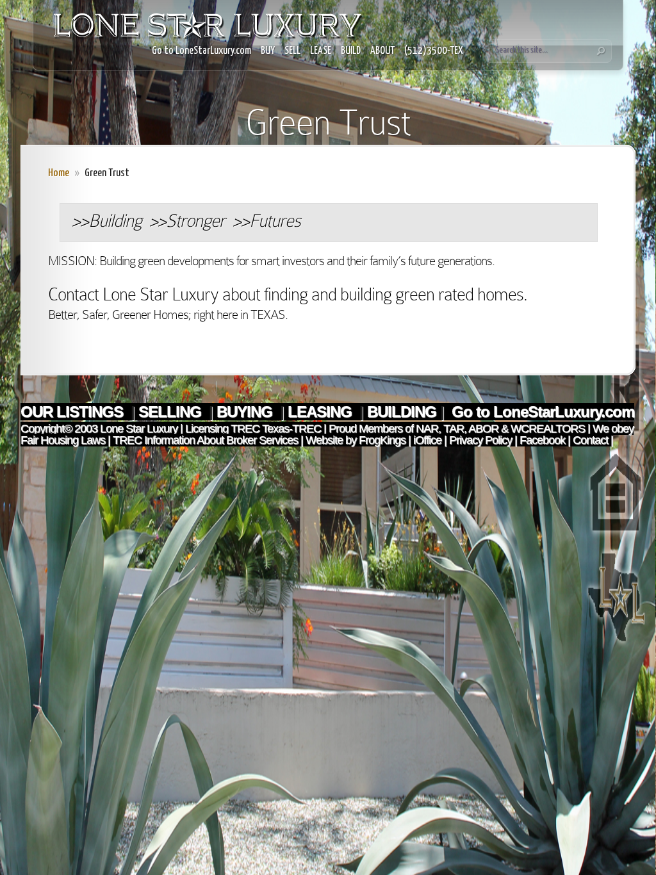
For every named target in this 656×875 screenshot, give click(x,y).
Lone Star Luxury (138, 428)
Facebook (542, 440)
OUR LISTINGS (73, 411)
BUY (268, 50)
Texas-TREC (291, 428)
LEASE (320, 50)
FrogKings (381, 440)
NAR (425, 428)
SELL (292, 50)
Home (58, 173)
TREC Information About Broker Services (205, 440)
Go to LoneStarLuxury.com (201, 50)
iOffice (427, 440)
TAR (452, 428)
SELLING (171, 411)
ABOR (483, 428)
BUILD (351, 50)
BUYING (246, 411)
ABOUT (382, 50)
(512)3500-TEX (433, 50)
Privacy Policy (480, 440)
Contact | (593, 440)
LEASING (322, 411)
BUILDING (401, 411)
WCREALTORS (546, 428)
